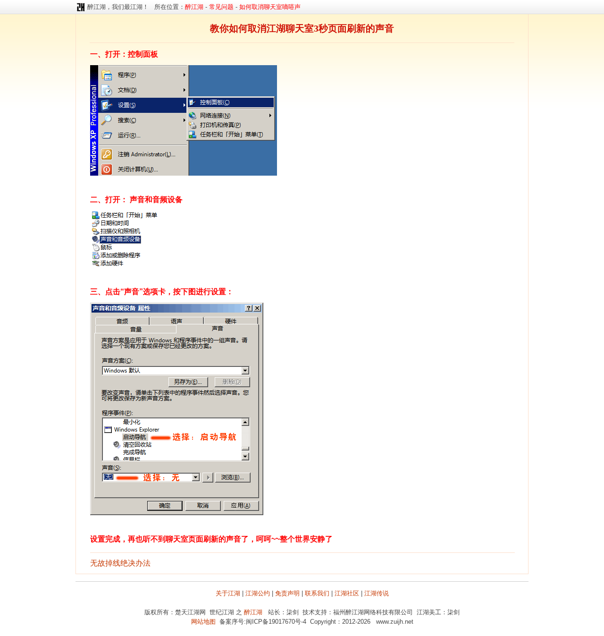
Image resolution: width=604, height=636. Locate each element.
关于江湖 (228, 593)
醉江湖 (253, 612)
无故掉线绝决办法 (120, 563)
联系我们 (317, 593)
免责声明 (287, 593)
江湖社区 (347, 593)
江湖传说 (376, 593)
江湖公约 (257, 593)
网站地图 (203, 621)
